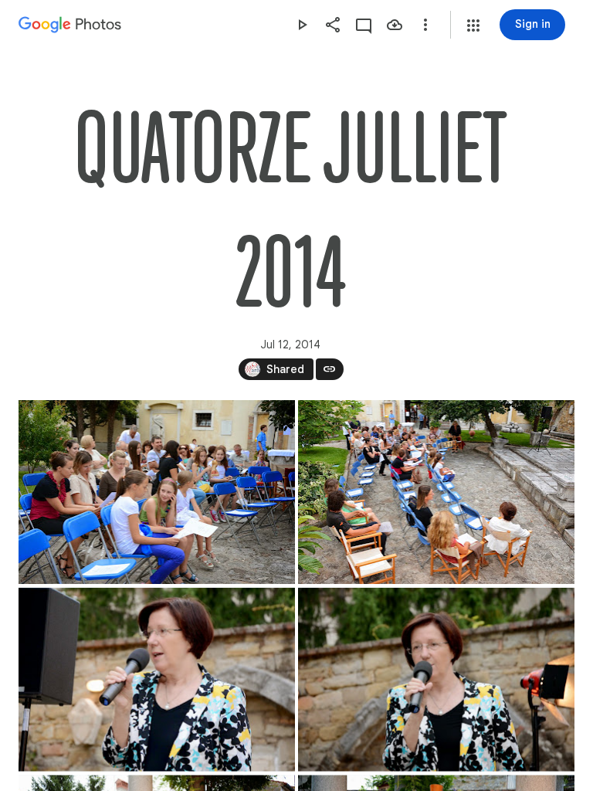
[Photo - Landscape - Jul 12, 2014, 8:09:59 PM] (436, 680)
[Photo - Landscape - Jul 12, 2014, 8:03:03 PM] (157, 492)
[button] (473, 25)
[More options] (425, 24)
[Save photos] (394, 24)
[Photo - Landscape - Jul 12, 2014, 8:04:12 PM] (436, 492)
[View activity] (363, 24)
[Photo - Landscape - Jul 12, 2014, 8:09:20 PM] (157, 680)
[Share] (332, 24)
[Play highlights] (301, 24)
